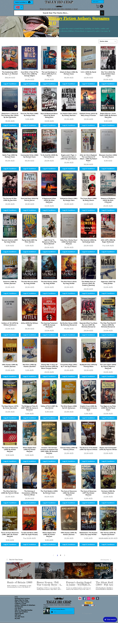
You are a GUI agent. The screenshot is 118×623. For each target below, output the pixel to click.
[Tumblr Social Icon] (97, 598)
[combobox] (108, 41)
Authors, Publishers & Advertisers (25, 605)
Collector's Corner (20, 603)
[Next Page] (65, 555)
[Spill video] (20, 570)
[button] (97, 1)
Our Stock (18, 608)
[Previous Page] (53, 555)
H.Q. (16, 597)
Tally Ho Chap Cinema (22, 602)
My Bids (17, 618)
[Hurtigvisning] (10, 58)
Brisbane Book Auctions (22, 598)
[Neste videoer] (115, 570)
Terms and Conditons (21, 612)
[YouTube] (93, 598)
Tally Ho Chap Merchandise (23, 610)
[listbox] (97, 1)
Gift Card (18, 615)
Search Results (19, 613)
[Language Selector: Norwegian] (18, 7)
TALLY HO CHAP (59, 2)
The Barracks (19, 607)
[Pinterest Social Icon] (79, 598)
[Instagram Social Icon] (88, 598)
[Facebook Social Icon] (84, 598)
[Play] (52, 612)
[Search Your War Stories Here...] (102, 12)
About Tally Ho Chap (21, 600)
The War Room (19, 617)
